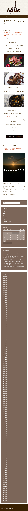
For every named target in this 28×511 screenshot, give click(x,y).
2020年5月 (5, 421)
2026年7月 (5, 278)
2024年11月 (5, 318)
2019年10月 (5, 435)
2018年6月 (5, 462)
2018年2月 (5, 468)
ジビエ (8, 34)
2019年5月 (5, 444)
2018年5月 (5, 464)
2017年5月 (5, 484)
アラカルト (5, 120)
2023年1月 (5, 361)
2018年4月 (5, 466)
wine (3, 215)
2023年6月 (5, 353)
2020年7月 (5, 417)
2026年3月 (5, 286)
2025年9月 (5, 298)
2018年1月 (5, 470)
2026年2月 (5, 288)
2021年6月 (5, 397)
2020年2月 (5, 427)
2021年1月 (5, 407)
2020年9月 (5, 415)
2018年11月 (5, 454)
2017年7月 (5, 480)
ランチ (4, 219)
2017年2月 (5, 490)
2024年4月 (5, 333)
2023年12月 (5, 341)
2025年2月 (5, 312)
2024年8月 (5, 325)
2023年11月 (5, 343)
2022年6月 (5, 375)
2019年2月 (5, 450)
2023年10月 (5, 345)
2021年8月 (5, 393)
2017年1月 (5, 492)
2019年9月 (5, 438)
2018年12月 (5, 452)
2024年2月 (5, 337)
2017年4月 (5, 486)
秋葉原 (6, 149)
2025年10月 (5, 296)
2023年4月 (5, 355)
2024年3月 (5, 335)
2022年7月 (5, 373)
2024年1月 (5, 339)
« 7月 (7, 243)
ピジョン (16, 34)
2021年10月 (5, 389)
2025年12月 (5, 292)
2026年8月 (5, 276)
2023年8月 (5, 349)
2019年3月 (5, 448)
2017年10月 (5, 474)
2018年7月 (5, 460)
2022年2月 (5, 381)
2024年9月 (5, 323)
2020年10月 (5, 413)
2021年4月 (5, 401)
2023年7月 (5, 351)
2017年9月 (5, 476)
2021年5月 (5, 399)
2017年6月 (5, 482)
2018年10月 (5, 456)
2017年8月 (5, 478)
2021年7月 (5, 395)
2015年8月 (5, 496)
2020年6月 (5, 419)
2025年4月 (5, 308)
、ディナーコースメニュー (14, 120)
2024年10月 (5, 320)
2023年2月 (5, 359)
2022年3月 (5, 379)
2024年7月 (5, 327)
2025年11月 (5, 294)
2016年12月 (5, 494)
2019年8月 (5, 440)
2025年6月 (5, 304)
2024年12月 (5, 316)
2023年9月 (5, 347)
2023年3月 (5, 357)
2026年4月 (5, 284)
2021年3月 (5, 403)
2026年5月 (5, 282)
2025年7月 (5, 302)
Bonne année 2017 (9, 146)
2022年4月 (5, 377)
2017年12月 (5, 472)
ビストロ (12, 34)
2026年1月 (5, 290)
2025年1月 (5, 314)
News (14, 32)
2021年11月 (5, 387)
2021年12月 (5, 385)
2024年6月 (5, 329)
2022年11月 (5, 365)
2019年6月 (5, 442)
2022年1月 (5, 383)
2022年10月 (5, 367)
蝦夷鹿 (20, 34)
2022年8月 (5, 371)
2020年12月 (5, 409)
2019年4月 (5, 446)
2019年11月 (5, 433)
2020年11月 (5, 411)
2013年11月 (5, 500)
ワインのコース (11, 116)
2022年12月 (5, 363)
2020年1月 (5, 429)
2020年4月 (5, 423)
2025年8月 (5, 300)
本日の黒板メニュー (9, 30)
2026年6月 (5, 280)
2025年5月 (5, 306)
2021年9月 (5, 391)
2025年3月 (5, 310)
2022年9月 (5, 369)
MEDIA (4, 211)
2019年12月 (5, 431)
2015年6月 (5, 498)
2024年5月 (5, 331)
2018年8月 (5, 458)
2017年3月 (5, 488)
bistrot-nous (12, 149)
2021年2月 (5, 405)
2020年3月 (5, 425)
